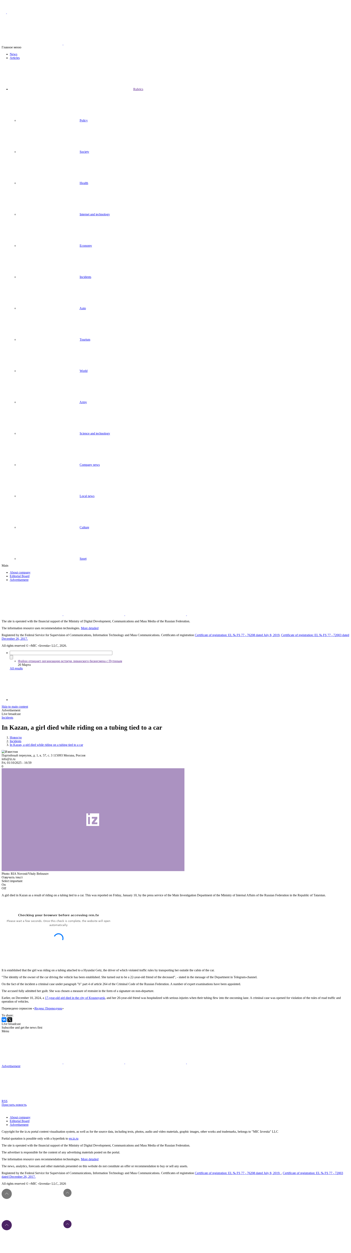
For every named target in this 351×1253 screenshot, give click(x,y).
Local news (87, 496)
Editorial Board (19, 576)
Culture (84, 527)
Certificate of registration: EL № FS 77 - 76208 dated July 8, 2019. (238, 1173)
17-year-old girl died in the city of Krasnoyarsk (75, 998)
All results (16, 668)
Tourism (85, 339)
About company (20, 572)
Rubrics (138, 89)
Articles (15, 58)
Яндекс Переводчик (48, 1008)
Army (83, 402)
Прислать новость (14, 1104)
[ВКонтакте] (4, 1019)
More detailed (90, 628)
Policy (84, 120)
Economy (86, 245)
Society (84, 151)
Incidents (85, 277)
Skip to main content (15, 706)
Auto (82, 308)
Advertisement (19, 579)
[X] (9, 1019)
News (13, 54)
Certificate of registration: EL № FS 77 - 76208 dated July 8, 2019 (237, 635)
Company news (90, 464)
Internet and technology (95, 214)
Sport (83, 558)
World (84, 371)
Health (84, 183)
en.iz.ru (73, 1138)
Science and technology (95, 433)
